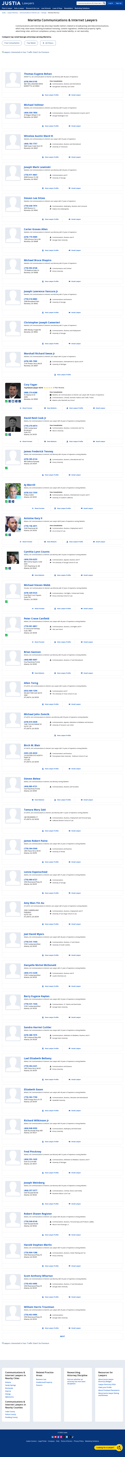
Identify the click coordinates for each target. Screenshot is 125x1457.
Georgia (43, 12)
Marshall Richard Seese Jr (39, 353)
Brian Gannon (32, 652)
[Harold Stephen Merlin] (13, 1251)
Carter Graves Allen (36, 229)
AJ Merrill (29, 484)
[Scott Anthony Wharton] (13, 1282)
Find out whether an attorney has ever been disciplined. (76, 1381)
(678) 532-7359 (30, 492)
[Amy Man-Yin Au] (13, 909)
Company (51, 1441)
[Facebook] (58, 1437)
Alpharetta (9, 1397)
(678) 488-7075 (30, 1035)
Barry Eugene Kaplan (37, 996)
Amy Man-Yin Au (34, 903)
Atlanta (8, 1382)
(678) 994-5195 (30, 81)
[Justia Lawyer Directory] (11, 3)
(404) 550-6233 (30, 559)
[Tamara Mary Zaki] (13, 816)
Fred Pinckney (32, 1151)
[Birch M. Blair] (13, 751)
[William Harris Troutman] (13, 1313)
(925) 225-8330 (30, 753)
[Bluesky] (67, 1437)
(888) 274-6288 (30, 392)
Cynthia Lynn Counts (37, 551)
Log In (110, 3)
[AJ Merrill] (13, 491)
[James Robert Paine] (13, 847)
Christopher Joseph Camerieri (42, 322)
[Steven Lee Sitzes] (13, 204)
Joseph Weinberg (34, 1182)
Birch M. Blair (32, 745)
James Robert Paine (36, 840)
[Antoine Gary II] (13, 524)
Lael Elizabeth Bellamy (37, 1058)
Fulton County (10, 1414)
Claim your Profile (105, 1387)
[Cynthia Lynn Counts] (13, 558)
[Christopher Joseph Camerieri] (13, 328)
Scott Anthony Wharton (38, 1275)
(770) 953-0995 (30, 1283)
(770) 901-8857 (30, 626)
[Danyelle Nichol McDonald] (13, 971)
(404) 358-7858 (30, 112)
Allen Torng (31, 683)
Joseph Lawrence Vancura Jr (41, 291)
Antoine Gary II (33, 518)
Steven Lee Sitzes (34, 198)
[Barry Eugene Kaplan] (13, 1002)
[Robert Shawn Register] (13, 1220)
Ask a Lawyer (19, 8)
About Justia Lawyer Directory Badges (106, 1380)
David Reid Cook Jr (35, 418)
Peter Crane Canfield (36, 618)
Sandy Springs (10, 1385)
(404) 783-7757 (30, 143)
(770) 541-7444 (30, 941)
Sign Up (118, 3)
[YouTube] (55, 1437)
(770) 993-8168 (30, 268)
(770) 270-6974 (30, 425)
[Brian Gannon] (13, 658)
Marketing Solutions (82, 8)
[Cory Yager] (13, 390)
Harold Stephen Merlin (38, 1244)
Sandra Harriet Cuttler (37, 1027)
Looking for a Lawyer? (105, 1447)
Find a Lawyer (7, 8)
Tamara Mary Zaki (35, 809)
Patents (39, 1385)
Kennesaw (9, 1388)
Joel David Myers (34, 934)
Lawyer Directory (12, 12)
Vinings (8, 1394)
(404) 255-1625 (30, 1159)
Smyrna (8, 1391)
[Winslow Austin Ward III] (13, 142)
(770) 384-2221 (30, 1066)
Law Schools (46, 8)
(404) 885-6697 (30, 659)
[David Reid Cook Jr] (13, 424)
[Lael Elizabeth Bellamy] (13, 1064)
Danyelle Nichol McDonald (40, 965)
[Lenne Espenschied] (13, 878)
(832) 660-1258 (30, 690)
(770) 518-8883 (30, 299)
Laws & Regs (57, 8)
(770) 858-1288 (30, 1252)
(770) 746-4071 (30, 526)
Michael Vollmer (34, 104)
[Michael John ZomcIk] (13, 720)
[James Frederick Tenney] (13, 457)
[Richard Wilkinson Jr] (13, 1126)
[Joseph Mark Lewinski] (13, 173)
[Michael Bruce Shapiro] (13, 266)
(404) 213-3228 (30, 973)
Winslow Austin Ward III (38, 136)
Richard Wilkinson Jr (36, 1120)
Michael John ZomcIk (36, 714)
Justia (4, 12)
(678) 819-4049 (30, 722)
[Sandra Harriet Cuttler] (13, 1033)
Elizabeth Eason (33, 1089)
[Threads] (64, 1437)
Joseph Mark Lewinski (37, 167)
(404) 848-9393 (30, 1128)
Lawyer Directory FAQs (107, 1384)
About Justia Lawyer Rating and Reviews (108, 1394)
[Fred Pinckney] (13, 1157)
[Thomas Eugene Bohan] (13, 80)
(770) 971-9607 (30, 174)
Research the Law (32, 8)
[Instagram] (61, 1437)
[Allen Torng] (13, 689)
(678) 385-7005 (30, 361)
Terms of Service (66, 1441)
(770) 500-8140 (30, 1221)
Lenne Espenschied (35, 871)
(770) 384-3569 (30, 848)
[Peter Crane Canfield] (13, 624)
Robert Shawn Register (38, 1213)
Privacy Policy (79, 1441)
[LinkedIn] (52, 1437)
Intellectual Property (44, 1382)
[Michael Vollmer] (13, 111)
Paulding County (11, 1417)
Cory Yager (30, 384)
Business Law (41, 1379)
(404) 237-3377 (30, 1190)
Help (57, 1441)
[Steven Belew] (13, 785)
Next (62, 1336)
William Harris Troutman (39, 1307)
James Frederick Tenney (38, 451)
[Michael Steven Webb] (13, 591)
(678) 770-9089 (30, 237)
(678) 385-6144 (30, 459)
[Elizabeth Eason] (13, 1095)
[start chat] (119, 1447)
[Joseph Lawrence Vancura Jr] (13, 297)
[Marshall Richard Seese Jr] (13, 359)
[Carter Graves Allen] (13, 235)
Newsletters (68, 8)
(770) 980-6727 (30, 879)
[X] (69, 1437)
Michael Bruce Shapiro (37, 260)
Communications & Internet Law (29, 12)
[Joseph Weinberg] (13, 1189)
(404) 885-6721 (30, 786)
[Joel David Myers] (13, 940)
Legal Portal (42, 1441)
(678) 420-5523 (30, 593)
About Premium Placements (109, 1390)
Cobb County (10, 1411)
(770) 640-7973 (30, 205)
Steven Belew (32, 778)
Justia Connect (31, 1441)
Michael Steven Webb (37, 585)
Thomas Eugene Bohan (38, 73)
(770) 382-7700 (30, 1097)
